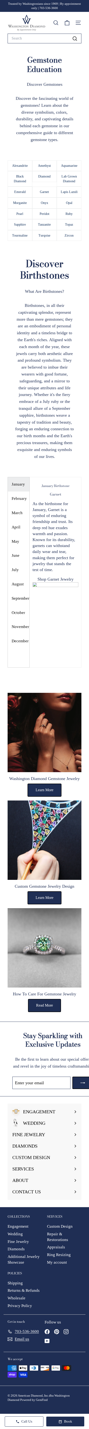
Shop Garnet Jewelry (55, 579)
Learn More (44, 790)
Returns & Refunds (24, 1290)
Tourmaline (20, 235)
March (17, 513)
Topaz (69, 224)
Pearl (19, 214)
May (15, 541)
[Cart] (67, 23)
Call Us (26, 1421)
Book (68, 1421)
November (20, 626)
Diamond (44, 176)
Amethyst (44, 165)
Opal (69, 203)
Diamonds (16, 1249)
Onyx (44, 203)
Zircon (69, 235)
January (18, 484)
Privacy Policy (20, 1305)
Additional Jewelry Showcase (24, 1259)
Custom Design (60, 1226)
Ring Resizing (59, 1254)
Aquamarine (69, 165)
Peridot (44, 214)
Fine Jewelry (18, 1241)
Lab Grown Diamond (69, 179)
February (19, 498)
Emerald (20, 192)
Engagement (18, 1226)
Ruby (69, 214)
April (16, 527)
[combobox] (44, 38)
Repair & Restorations (57, 1237)
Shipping (15, 1283)
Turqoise (44, 235)
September (20, 598)
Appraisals (56, 1247)
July (15, 570)
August (18, 584)
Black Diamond (20, 179)
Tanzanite (44, 224)
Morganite (20, 203)
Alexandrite (20, 165)
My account (57, 1262)
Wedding (15, 1234)
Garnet (44, 192)
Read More (44, 1005)
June (15, 555)
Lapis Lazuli (69, 192)
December (20, 641)
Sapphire (20, 224)
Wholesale (16, 1298)
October (18, 612)
